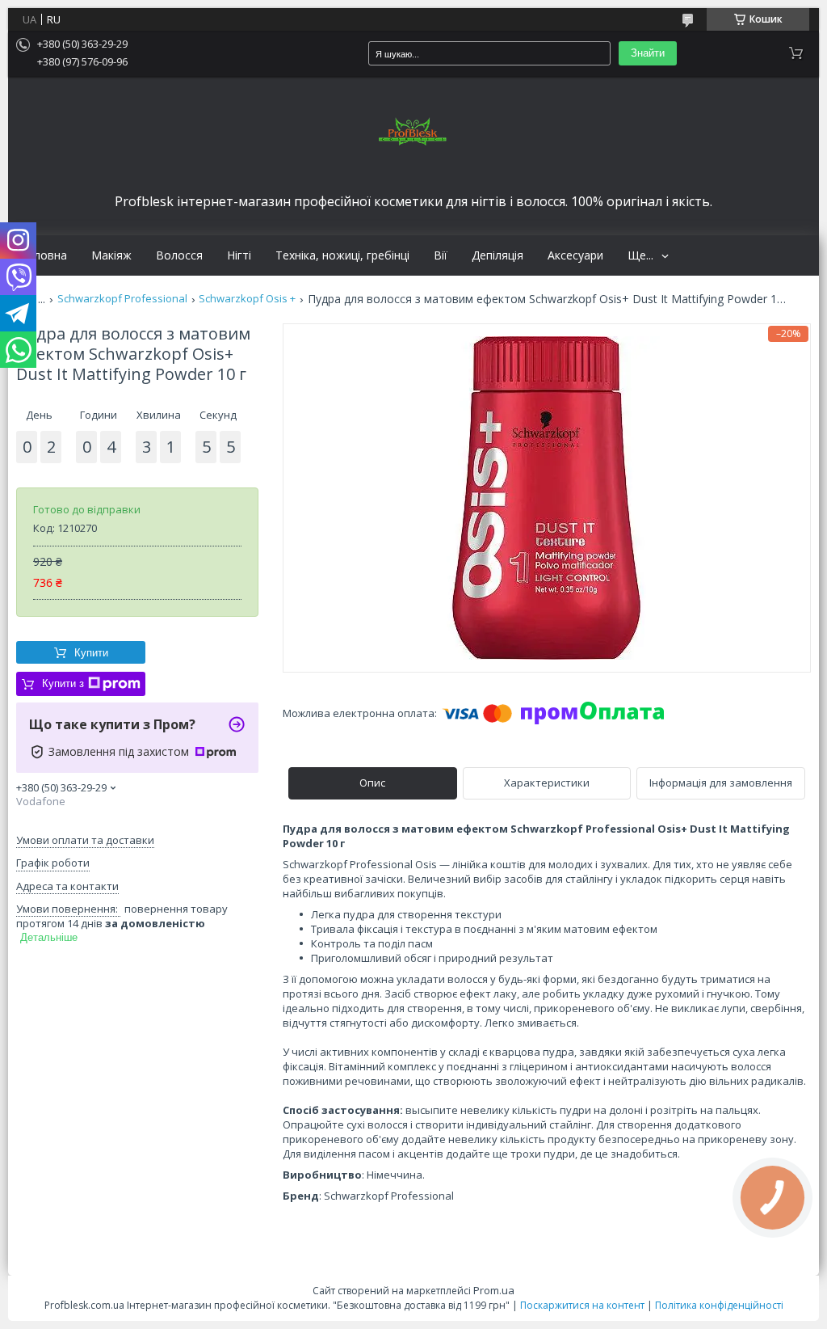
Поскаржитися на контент (582, 1305)
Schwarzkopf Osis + (247, 299)
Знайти (648, 53)
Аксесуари (575, 255)
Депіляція (497, 255)
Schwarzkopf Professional (122, 299)
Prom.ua (493, 1290)
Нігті (239, 255)
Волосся (179, 255)
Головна (43, 255)
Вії (440, 255)
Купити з (63, 683)
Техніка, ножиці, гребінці (342, 255)
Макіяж (111, 255)
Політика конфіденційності (719, 1305)
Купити (91, 653)
